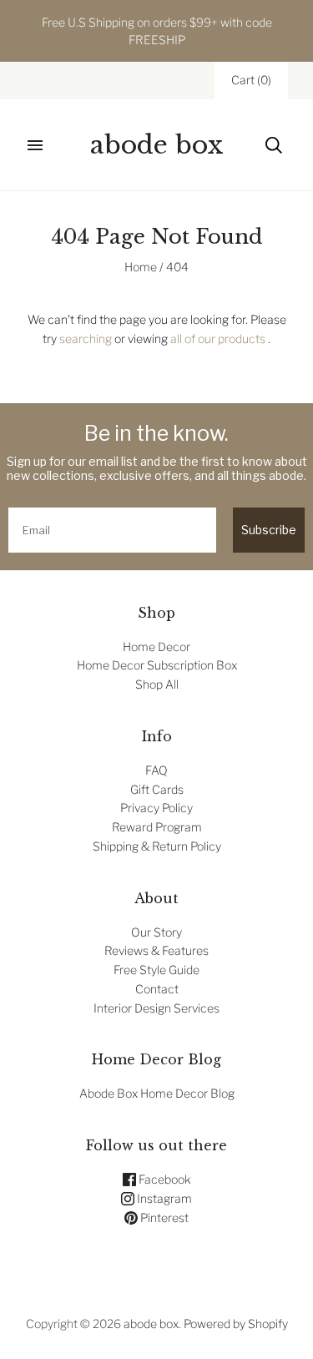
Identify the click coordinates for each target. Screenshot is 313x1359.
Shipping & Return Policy (157, 846)
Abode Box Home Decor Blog (157, 1093)
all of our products (217, 338)
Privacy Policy (156, 808)
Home (140, 267)
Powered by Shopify (236, 1323)
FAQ (156, 770)
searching (85, 338)
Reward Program (157, 827)
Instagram (163, 1198)
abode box (151, 1323)
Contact (157, 989)
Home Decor (156, 646)
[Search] (274, 145)
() (251, 80)
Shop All (157, 684)
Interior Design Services (156, 1008)
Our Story (156, 932)
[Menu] (35, 145)
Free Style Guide (156, 969)
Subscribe (268, 530)
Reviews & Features (156, 950)
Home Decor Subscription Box (157, 665)
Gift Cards (157, 789)
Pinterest (163, 1217)
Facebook (163, 1179)
